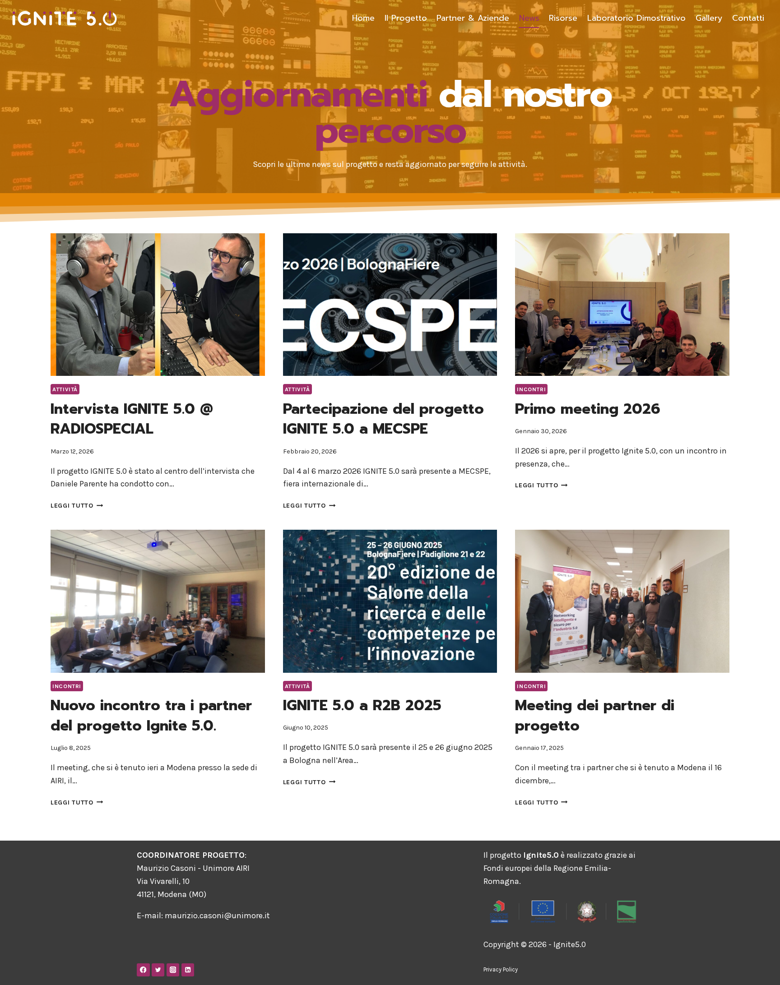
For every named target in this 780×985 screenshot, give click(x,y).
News (529, 18)
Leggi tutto (77, 505)
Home (363, 18)
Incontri (531, 389)
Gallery (709, 18)
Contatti (748, 18)
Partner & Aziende (472, 18)
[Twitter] (158, 969)
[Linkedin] (188, 969)
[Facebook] (143, 969)
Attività (65, 389)
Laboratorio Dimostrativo (636, 18)
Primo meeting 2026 (587, 409)
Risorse (563, 18)
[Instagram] (173, 969)
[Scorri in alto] (759, 969)
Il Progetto (406, 18)
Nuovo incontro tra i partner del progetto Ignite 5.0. (151, 715)
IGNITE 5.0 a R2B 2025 (362, 705)
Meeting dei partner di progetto (594, 715)
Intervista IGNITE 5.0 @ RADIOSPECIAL (132, 419)
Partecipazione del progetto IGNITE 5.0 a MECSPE (383, 419)
